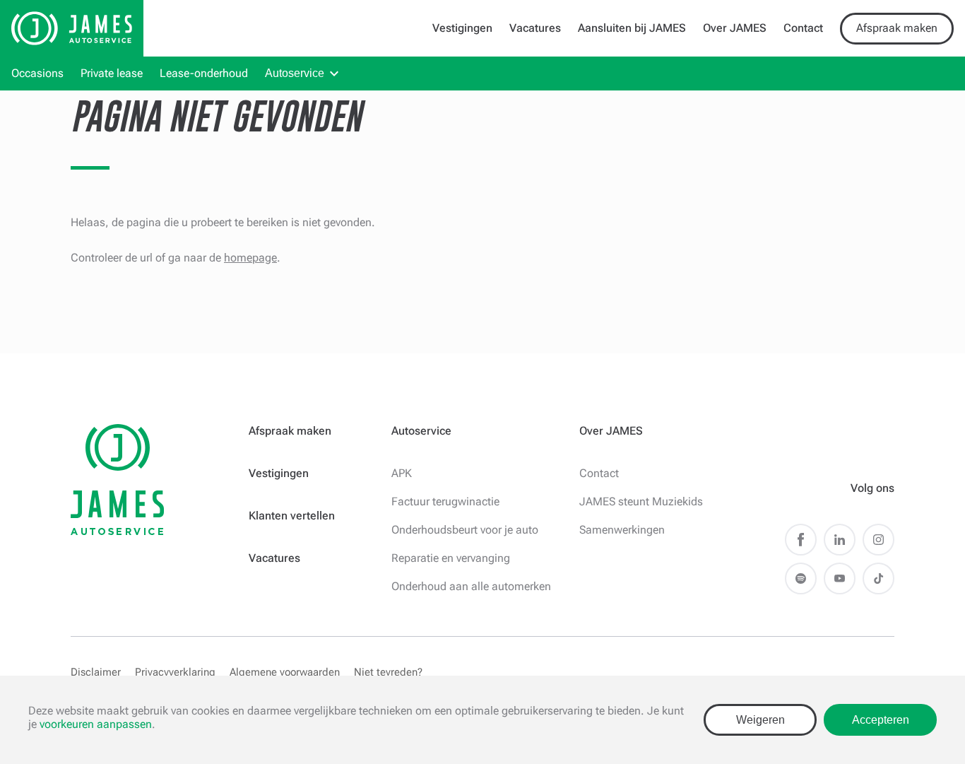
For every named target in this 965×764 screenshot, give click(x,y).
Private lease (112, 73)
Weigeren (760, 720)
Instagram (878, 540)
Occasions (37, 73)
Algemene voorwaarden (285, 672)
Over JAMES (734, 28)
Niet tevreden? (388, 672)
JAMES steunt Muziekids (641, 501)
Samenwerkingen (622, 529)
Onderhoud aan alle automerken (471, 586)
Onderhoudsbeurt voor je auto (464, 529)
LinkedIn (840, 540)
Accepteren (880, 720)
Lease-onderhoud (204, 73)
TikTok (878, 578)
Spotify (801, 578)
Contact (803, 28)
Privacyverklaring (175, 672)
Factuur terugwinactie (445, 501)
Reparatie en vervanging (450, 558)
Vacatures (535, 28)
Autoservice (294, 73)
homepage (250, 257)
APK (401, 473)
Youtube (840, 578)
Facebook (801, 540)
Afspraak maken (896, 28)
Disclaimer (96, 672)
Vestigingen (462, 28)
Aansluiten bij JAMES (632, 28)
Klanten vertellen (292, 515)
